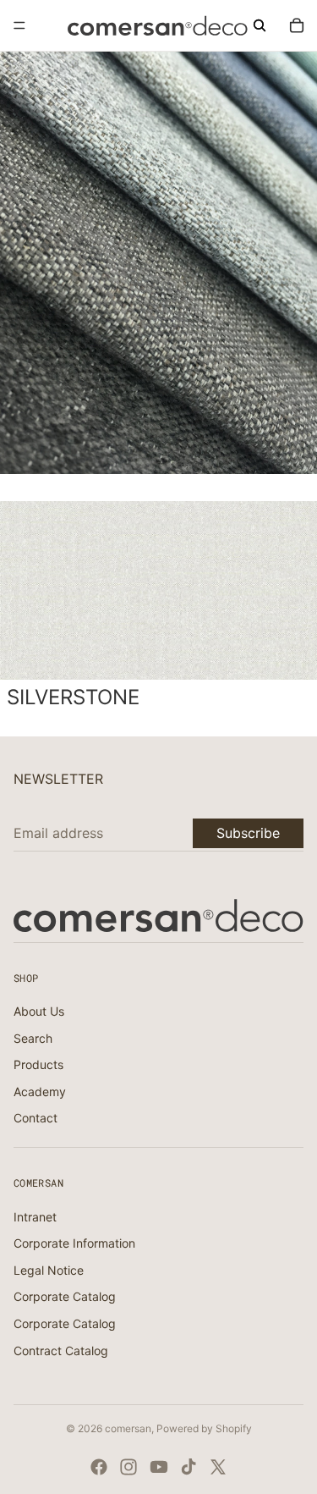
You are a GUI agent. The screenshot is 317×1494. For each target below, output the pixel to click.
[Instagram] (128, 1467)
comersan (128, 1428)
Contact (35, 1118)
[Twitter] (218, 1467)
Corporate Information (74, 1243)
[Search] (259, 25)
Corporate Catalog (65, 1296)
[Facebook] (99, 1467)
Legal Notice (49, 1270)
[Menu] (19, 25)
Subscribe (248, 832)
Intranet (35, 1217)
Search (33, 1038)
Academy (40, 1091)
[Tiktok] (188, 1467)
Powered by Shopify (204, 1428)
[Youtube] (159, 1467)
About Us (39, 1011)
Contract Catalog (61, 1350)
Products (38, 1064)
